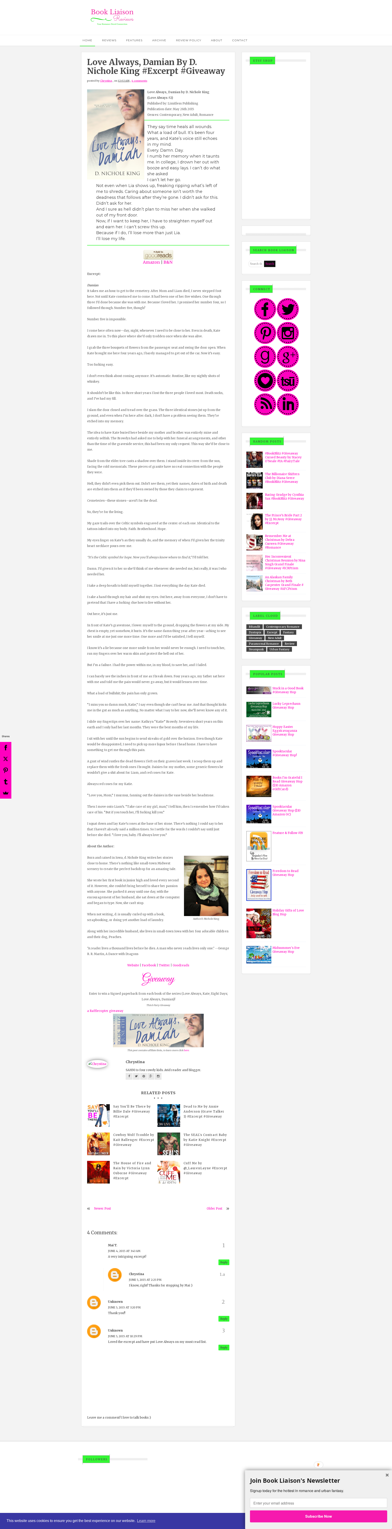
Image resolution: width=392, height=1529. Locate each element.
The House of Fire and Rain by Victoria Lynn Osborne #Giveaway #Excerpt (132, 1170)
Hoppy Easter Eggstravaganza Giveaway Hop (284, 731)
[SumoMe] (5, 793)
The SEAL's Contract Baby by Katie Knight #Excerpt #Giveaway (205, 1140)
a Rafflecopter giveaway (105, 1011)
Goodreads (181, 965)
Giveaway (255, 638)
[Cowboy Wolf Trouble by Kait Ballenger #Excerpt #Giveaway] (98, 1144)
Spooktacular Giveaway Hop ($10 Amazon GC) (286, 810)
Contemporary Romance (282, 626)
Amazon (151, 262)
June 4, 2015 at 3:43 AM (124, 1251)
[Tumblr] (5, 781)
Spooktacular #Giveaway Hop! (284, 753)
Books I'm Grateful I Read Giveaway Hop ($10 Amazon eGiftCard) (287, 783)
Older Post (214, 1209)
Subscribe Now (318, 1516)
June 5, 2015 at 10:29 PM (125, 1336)
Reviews (109, 40)
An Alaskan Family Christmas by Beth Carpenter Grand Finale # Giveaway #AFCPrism (284, 583)
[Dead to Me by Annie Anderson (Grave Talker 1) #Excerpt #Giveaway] (168, 1115)
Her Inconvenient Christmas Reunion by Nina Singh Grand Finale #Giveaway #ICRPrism (285, 562)
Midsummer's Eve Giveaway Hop (286, 950)
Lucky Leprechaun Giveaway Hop (286, 706)
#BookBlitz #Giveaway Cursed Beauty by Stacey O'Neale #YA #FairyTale (283, 457)
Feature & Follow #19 (287, 833)
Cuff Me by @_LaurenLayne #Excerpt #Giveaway (205, 1168)
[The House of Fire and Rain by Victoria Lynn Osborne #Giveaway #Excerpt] (98, 1172)
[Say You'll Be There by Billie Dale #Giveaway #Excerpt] (98, 1115)
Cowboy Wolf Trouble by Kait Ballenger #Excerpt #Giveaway (133, 1140)
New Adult (275, 638)
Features (134, 40)
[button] (318, 1480)
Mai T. (112, 1245)
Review (289, 643)
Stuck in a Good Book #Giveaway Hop (288, 690)
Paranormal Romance (264, 643)
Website (133, 965)
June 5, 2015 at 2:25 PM (145, 1279)
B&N (168, 262)
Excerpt (272, 632)
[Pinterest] (5, 770)
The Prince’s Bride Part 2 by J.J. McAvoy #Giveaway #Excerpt (283, 519)
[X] (5, 759)
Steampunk (256, 649)
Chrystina (106, 80)
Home (87, 40)
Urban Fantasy (279, 649)
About (216, 40)
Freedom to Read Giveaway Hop (285, 873)
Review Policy (188, 40)
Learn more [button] (146, 1521)
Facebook (149, 965)
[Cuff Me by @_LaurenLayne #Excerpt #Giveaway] (168, 1172)
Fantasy (288, 632)
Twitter (164, 965)
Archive (159, 40)
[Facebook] (5, 747)
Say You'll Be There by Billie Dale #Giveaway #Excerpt (132, 1111)
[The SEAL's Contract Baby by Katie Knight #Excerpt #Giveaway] (168, 1144)
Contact (239, 40)
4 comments (139, 80)
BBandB (254, 626)
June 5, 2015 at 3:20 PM (124, 1307)
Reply (224, 1262)
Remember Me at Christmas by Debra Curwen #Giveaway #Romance (279, 541)
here (186, 1050)
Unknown (115, 1302)
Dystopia (255, 632)
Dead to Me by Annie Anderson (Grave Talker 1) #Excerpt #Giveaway (204, 1111)
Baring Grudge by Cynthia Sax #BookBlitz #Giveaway (284, 497)
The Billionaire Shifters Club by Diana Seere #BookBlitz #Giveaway (282, 478)
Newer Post (102, 1209)
